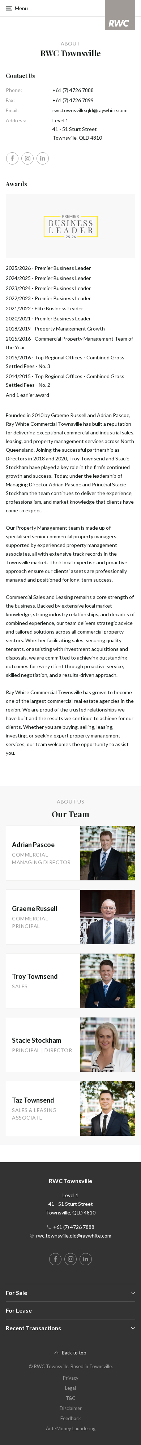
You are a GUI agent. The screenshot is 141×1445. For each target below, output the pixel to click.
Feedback (70, 1418)
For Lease (19, 1310)
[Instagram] (27, 158)
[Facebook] (12, 158)
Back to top (74, 1353)
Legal (70, 1388)
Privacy (70, 1378)
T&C (70, 1398)
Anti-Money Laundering (70, 1428)
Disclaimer (71, 1408)
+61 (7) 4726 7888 (73, 90)
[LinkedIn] (43, 158)
